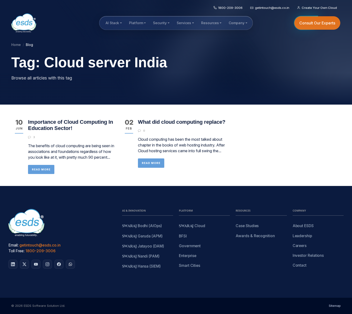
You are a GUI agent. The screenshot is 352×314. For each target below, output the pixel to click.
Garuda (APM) (142, 236)
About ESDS (303, 226)
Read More (41, 169)
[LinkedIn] (12, 264)
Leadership (302, 236)
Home (16, 45)
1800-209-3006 (40, 250)
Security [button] (160, 23)
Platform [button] (136, 23)
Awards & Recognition (255, 236)
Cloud (192, 226)
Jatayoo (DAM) (143, 246)
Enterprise (187, 255)
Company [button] (236, 23)
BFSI (183, 236)
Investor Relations (308, 255)
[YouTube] (35, 264)
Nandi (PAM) (140, 256)
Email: (13, 245)
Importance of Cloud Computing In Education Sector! (70, 125)
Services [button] (184, 23)
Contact (300, 265)
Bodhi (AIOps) (142, 226)
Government (190, 246)
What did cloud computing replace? (181, 122)
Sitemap (335, 306)
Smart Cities (189, 265)
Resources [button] (210, 23)
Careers (300, 245)
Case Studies (247, 226)
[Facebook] (58, 264)
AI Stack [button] (112, 23)
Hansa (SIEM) (141, 266)
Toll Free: (16, 250)
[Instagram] (47, 264)
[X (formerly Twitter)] (24, 264)
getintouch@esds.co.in (40, 245)
